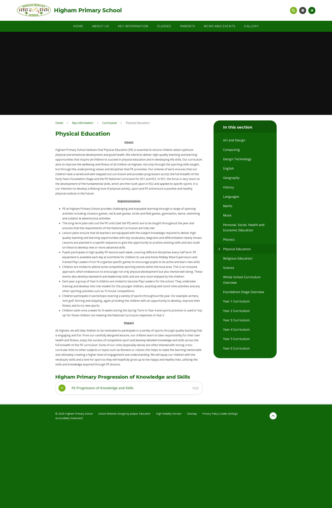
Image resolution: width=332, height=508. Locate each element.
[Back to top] (273, 415)
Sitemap (192, 413)
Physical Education (138, 123)
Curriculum (109, 123)
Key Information (82, 123)
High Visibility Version (168, 413)
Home (59, 123)
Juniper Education (140, 413)
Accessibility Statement (69, 418)
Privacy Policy (210, 413)
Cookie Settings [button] (228, 413)
